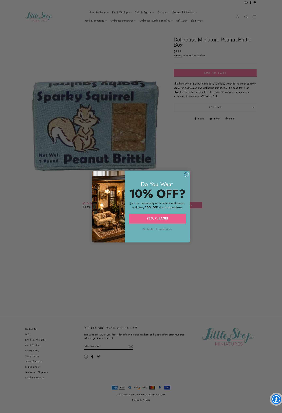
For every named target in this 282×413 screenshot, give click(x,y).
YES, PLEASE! (157, 218)
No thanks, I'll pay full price (157, 229)
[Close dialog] (186, 174)
